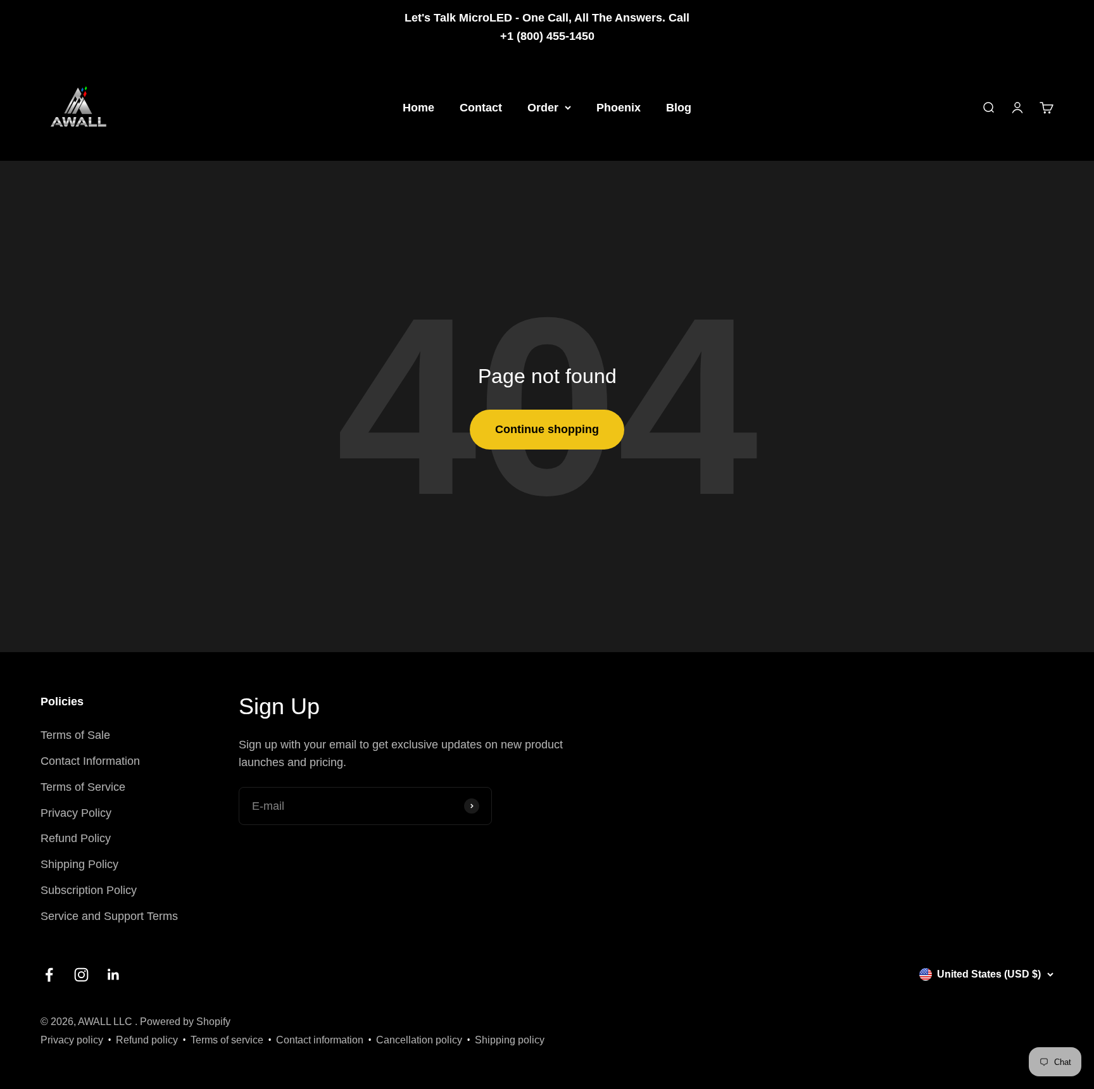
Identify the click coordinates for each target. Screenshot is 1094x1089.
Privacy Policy (76, 813)
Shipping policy (509, 1040)
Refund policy (147, 1040)
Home (418, 107)
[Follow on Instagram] (81, 974)
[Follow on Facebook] (49, 974)
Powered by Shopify (185, 1021)
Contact (481, 107)
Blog (678, 107)
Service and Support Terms (109, 916)
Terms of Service (83, 787)
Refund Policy (76, 838)
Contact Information (90, 761)
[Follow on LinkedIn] (113, 974)
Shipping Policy (79, 864)
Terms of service (227, 1040)
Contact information (319, 1040)
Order (542, 107)
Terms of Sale (75, 735)
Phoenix (618, 107)
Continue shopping (547, 429)
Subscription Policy (89, 890)
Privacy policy (72, 1040)
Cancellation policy (419, 1040)
